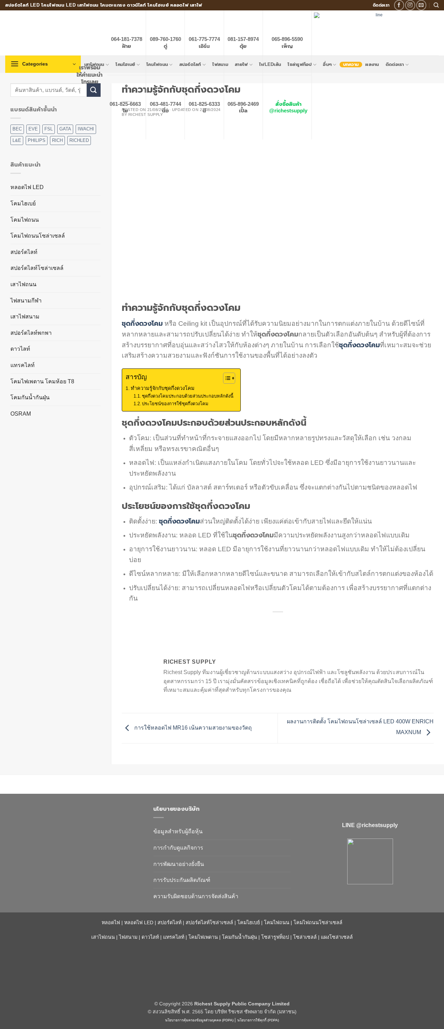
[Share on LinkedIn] (303, 623)
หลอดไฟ (111, 922)
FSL (48, 128)
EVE (33, 128)
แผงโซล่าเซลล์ (337, 937)
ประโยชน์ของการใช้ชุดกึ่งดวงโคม (175, 403)
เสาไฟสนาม (25, 317)
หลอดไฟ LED (27, 187)
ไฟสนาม (128, 937)
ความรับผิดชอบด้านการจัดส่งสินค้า (195, 896)
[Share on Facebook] (253, 623)
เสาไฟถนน (23, 284)
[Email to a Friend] (278, 623)
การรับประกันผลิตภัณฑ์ (181, 880)
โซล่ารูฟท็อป (275, 937)
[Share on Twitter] (265, 623)
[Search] (436, 5)
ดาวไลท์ (20, 349)
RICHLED (79, 140)
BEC (17, 128)
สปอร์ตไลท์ (23, 252)
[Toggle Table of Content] (225, 378)
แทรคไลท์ (22, 365)
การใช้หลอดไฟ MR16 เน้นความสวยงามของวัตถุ (192, 728)
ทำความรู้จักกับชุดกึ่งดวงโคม (163, 388)
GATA (65, 128)
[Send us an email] (421, 5)
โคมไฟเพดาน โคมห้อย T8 (42, 381)
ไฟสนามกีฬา (26, 301)
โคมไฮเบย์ (23, 203)
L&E (16, 140)
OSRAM (20, 414)
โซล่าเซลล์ (305, 937)
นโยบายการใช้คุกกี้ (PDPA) (258, 1020)
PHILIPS (36, 140)
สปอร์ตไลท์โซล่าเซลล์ (36, 268)
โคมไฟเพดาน (203, 937)
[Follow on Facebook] (399, 5)
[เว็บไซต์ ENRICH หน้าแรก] (74, 821)
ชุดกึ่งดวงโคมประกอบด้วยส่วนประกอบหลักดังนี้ (187, 396)
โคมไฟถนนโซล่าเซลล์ (37, 236)
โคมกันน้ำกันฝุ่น (30, 397)
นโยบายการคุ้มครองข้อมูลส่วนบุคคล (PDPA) (199, 1020)
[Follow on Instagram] (410, 5)
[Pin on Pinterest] (290, 623)
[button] (43, 64)
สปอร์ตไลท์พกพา (31, 333)
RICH (57, 140)
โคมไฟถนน (24, 220)
